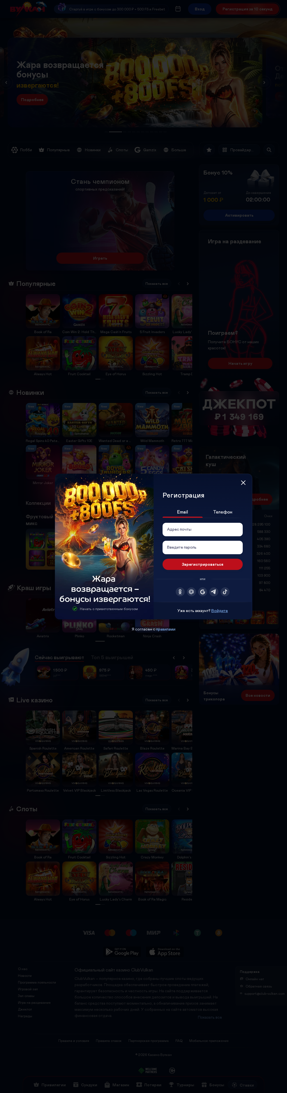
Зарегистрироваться (202, 564)
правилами (165, 629)
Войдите (219, 610)
